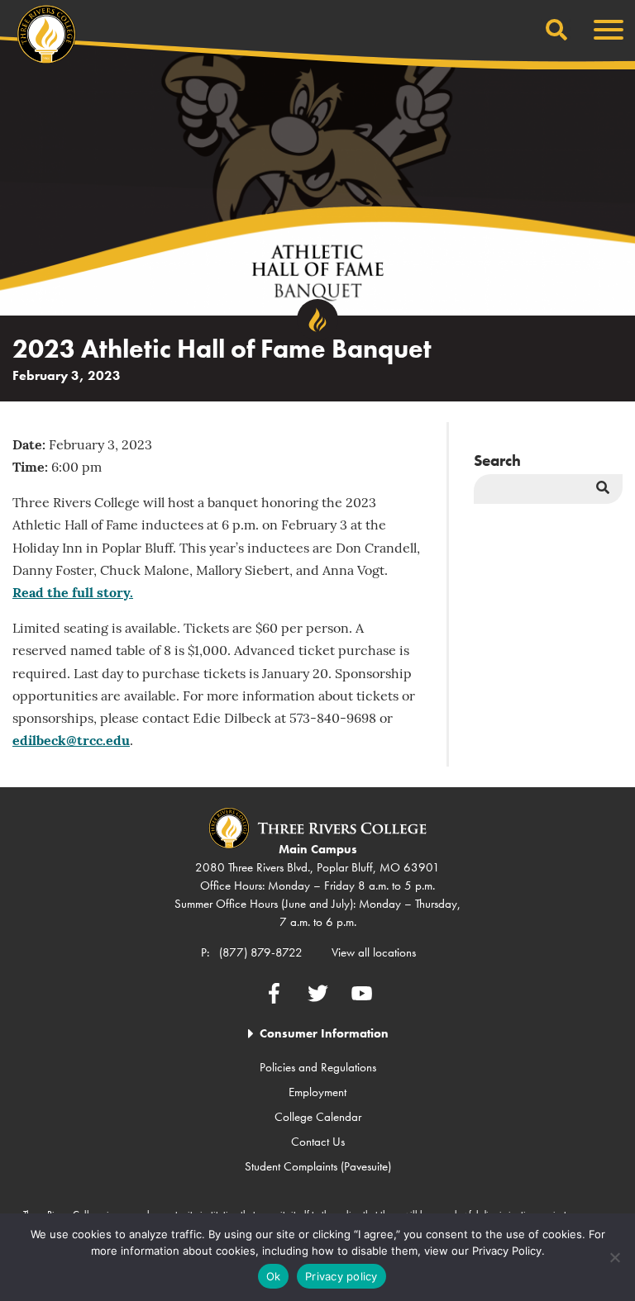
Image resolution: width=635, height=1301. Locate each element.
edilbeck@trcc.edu (71, 741)
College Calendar (318, 1117)
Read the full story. (72, 594)
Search (497, 460)
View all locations (374, 952)
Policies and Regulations (318, 1067)
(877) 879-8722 (261, 952)
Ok (273, 1276)
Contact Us (318, 1141)
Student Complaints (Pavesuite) (318, 1166)
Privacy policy (341, 1276)
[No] (614, 1257)
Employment (317, 1092)
